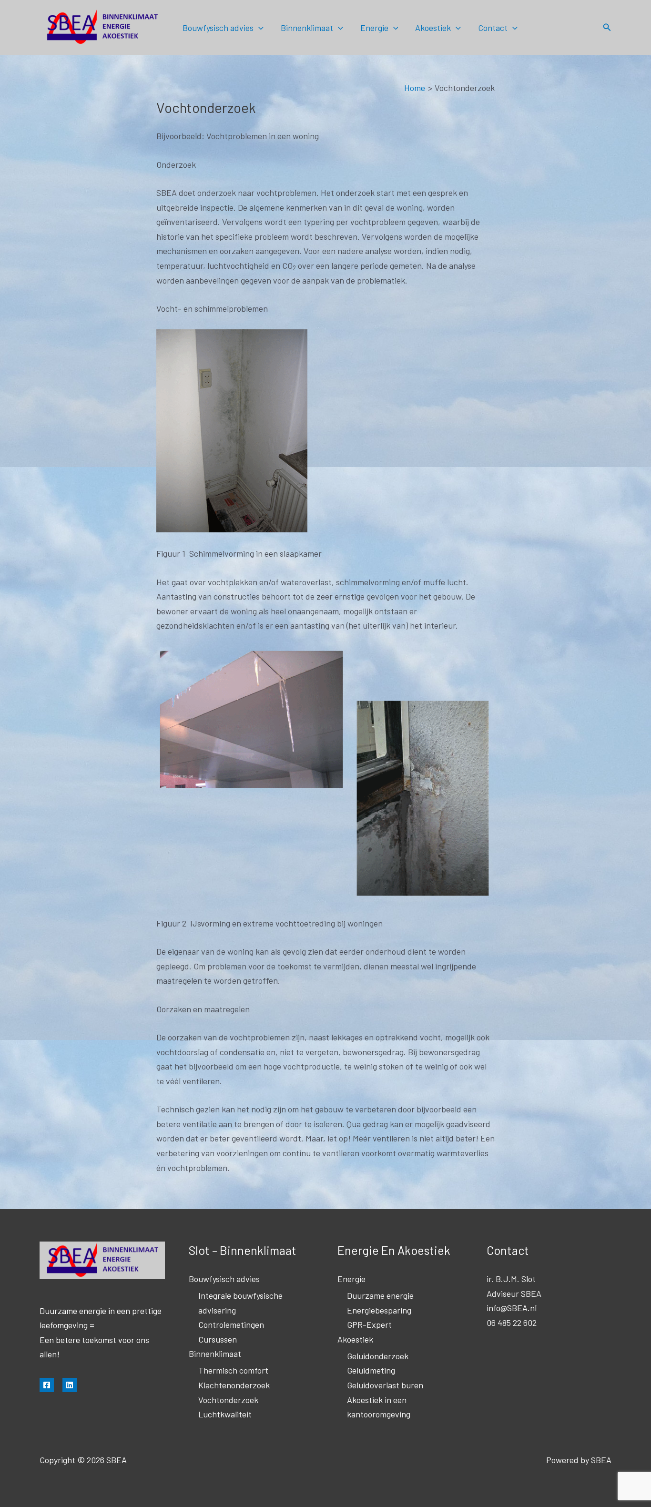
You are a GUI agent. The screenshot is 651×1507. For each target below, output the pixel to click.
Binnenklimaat (307, 27)
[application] (259, 27)
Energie (374, 27)
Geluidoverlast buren (385, 1385)
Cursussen (217, 1339)
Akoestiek (433, 27)
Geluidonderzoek (377, 1356)
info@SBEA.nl (512, 1308)
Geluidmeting (371, 1370)
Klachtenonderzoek (234, 1385)
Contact (493, 27)
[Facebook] (47, 1385)
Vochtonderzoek (228, 1400)
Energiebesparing (379, 1310)
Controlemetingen (231, 1324)
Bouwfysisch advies (218, 27)
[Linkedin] (69, 1385)
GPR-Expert (369, 1324)
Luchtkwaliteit (225, 1414)
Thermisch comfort (233, 1370)
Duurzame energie (380, 1295)
